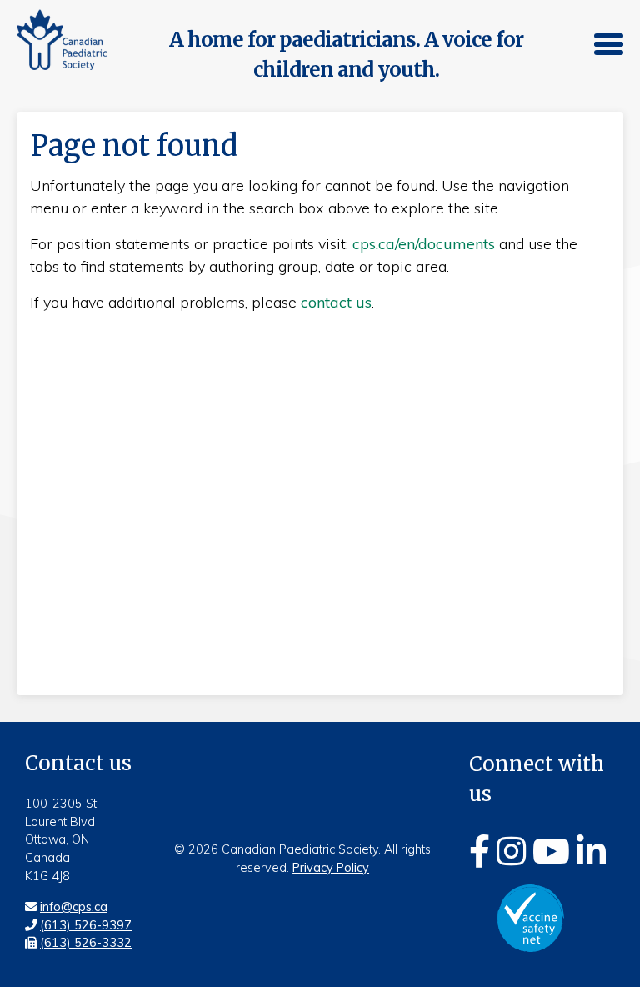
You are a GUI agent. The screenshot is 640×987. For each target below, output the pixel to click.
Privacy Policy (330, 867)
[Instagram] (511, 851)
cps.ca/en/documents (423, 243)
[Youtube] (551, 851)
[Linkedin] (591, 851)
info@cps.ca (74, 906)
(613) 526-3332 (86, 942)
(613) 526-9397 (86, 925)
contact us (336, 302)
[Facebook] (479, 851)
